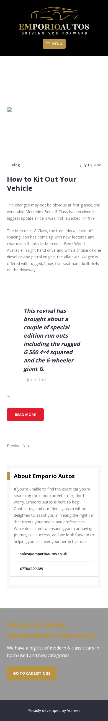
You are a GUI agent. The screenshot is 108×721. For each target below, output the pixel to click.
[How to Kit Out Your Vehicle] (54, 131)
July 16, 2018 (90, 164)
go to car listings (31, 673)
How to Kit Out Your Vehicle (41, 183)
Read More (27, 416)
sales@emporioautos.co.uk (43, 553)
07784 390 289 (31, 568)
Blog (16, 164)
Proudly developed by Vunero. (54, 710)
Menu (57, 43)
